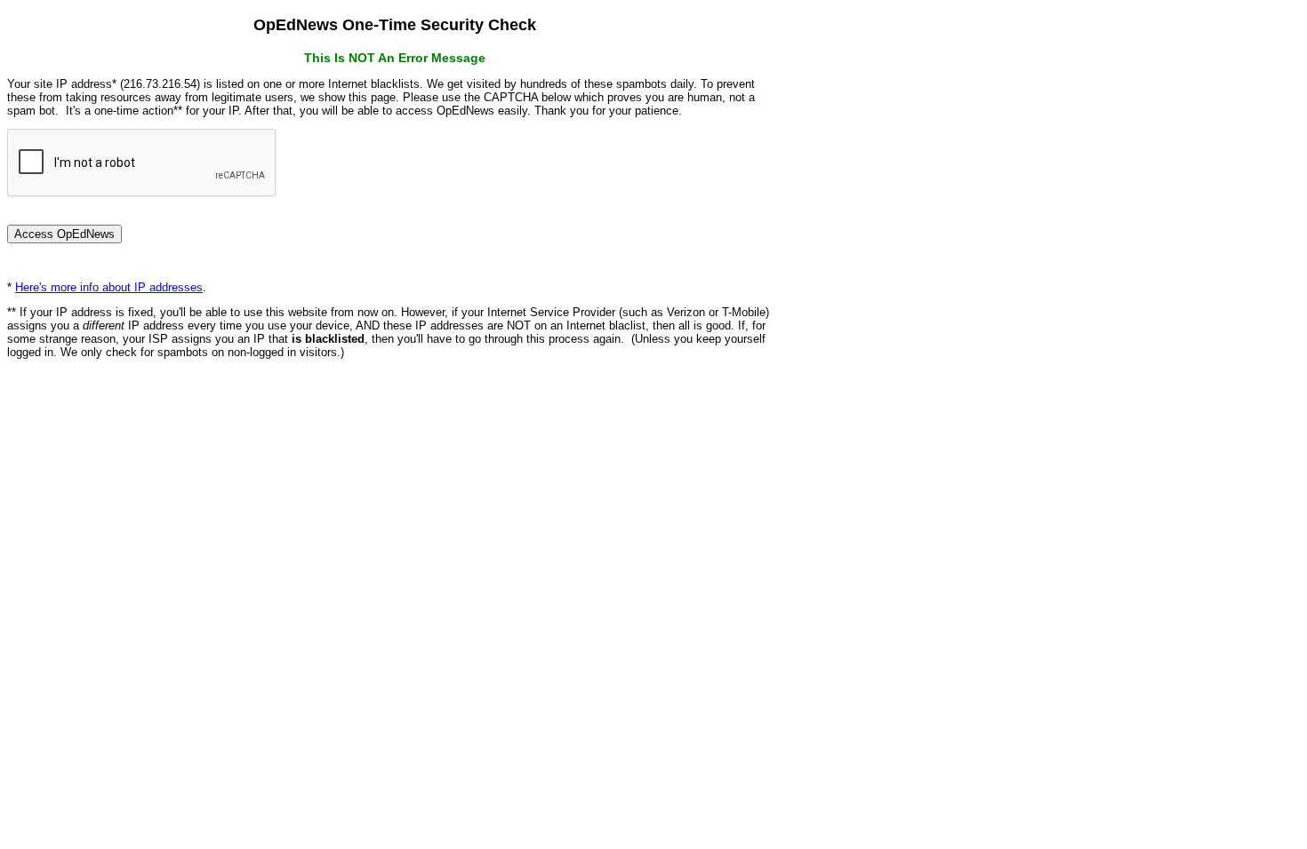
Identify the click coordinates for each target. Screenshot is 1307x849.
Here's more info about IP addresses (109, 287)
